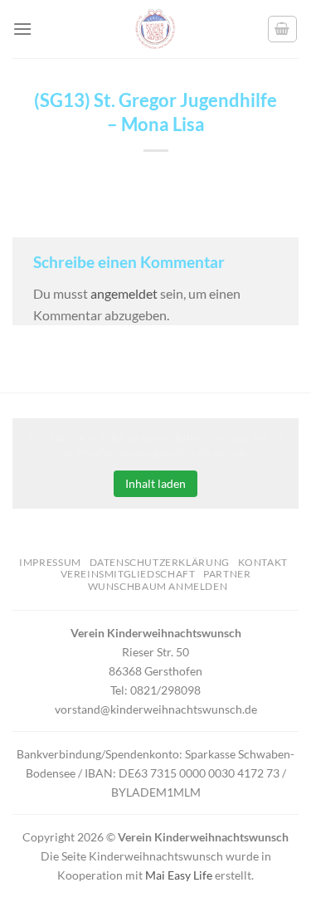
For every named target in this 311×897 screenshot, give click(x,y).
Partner (226, 574)
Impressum (50, 562)
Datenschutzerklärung (160, 562)
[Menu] (22, 28)
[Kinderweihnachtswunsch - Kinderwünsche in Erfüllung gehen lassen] (156, 29)
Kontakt (263, 562)
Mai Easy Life (178, 875)
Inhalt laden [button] (155, 483)
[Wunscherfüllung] (283, 29)
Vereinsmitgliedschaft (128, 574)
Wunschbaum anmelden (158, 586)
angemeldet (124, 293)
